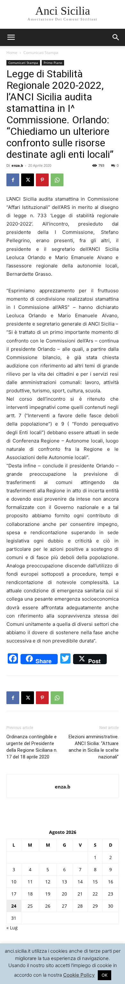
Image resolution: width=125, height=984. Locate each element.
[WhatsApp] (57, 179)
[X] (27, 179)
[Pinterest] (42, 179)
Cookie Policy (79, 975)
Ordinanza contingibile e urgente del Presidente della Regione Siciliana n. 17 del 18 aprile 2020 (31, 747)
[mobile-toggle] (11, 37)
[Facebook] (12, 179)
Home (11, 52)
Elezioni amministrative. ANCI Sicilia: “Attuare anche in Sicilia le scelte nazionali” (94, 747)
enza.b (17, 165)
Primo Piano (53, 62)
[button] (116, 37)
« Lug (12, 928)
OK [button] (104, 975)
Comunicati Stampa (40, 52)
